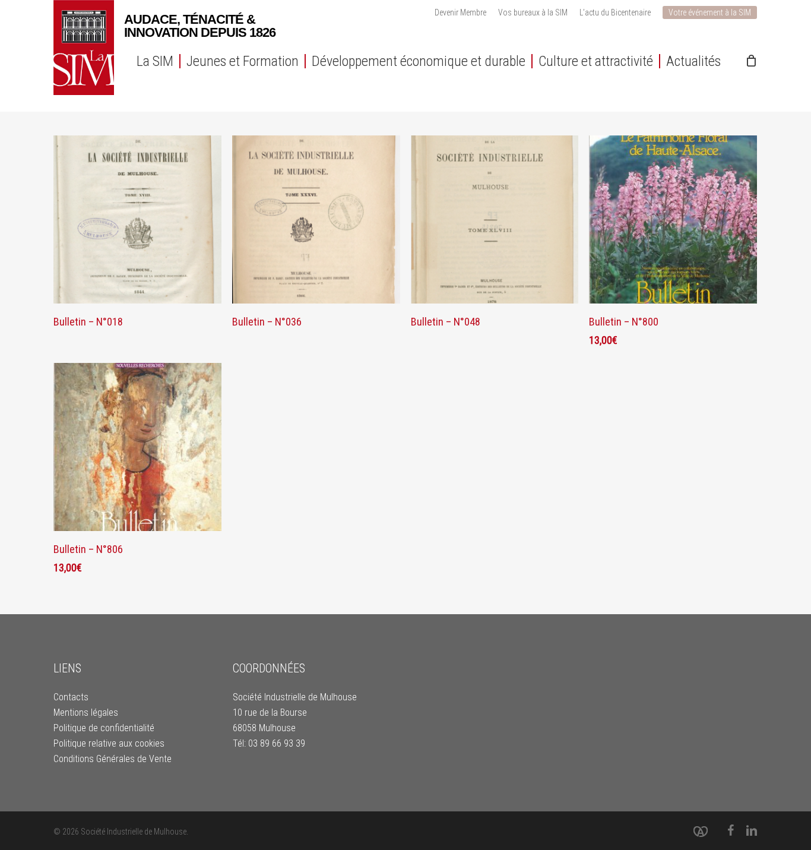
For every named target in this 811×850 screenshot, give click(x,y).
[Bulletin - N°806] (137, 447)
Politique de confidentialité (103, 728)
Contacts (70, 697)
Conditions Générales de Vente (112, 758)
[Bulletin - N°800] (673, 219)
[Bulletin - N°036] (316, 219)
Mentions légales (85, 712)
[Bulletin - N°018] (137, 219)
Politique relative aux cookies (108, 743)
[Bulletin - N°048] (495, 219)
